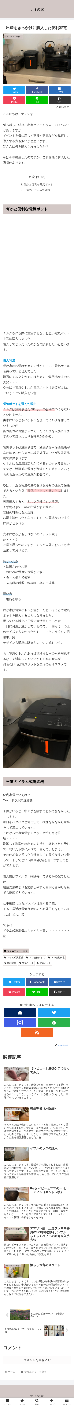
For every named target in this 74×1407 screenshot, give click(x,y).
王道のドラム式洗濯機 (37, 189)
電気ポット (45, 963)
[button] (66, 738)
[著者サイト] (20, 1012)
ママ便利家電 (58, 957)
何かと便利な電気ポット (38, 184)
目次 (32, 176)
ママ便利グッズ (37, 957)
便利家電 (11, 963)
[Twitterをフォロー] (54, 1012)
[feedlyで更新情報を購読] (54, 1022)
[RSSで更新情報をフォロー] (37, 1032)
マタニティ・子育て (17, 950)
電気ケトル (28, 963)
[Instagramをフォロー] (20, 1022)
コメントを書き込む (37, 1360)
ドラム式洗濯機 (15, 957)
